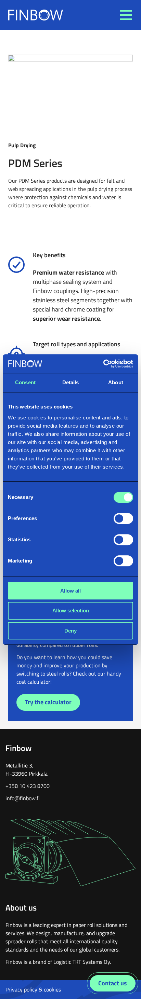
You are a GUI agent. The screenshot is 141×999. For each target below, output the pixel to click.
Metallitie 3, (19, 765)
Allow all (70, 591)
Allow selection (70, 610)
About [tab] (115, 382)
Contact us (112, 983)
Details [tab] (70, 382)
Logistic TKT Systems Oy (81, 962)
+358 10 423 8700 (27, 786)
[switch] (123, 518)
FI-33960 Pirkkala (26, 773)
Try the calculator (48, 702)
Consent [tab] (25, 382)
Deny (70, 631)
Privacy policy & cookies (33, 989)
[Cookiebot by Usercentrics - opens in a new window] (103, 363)
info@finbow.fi (22, 798)
